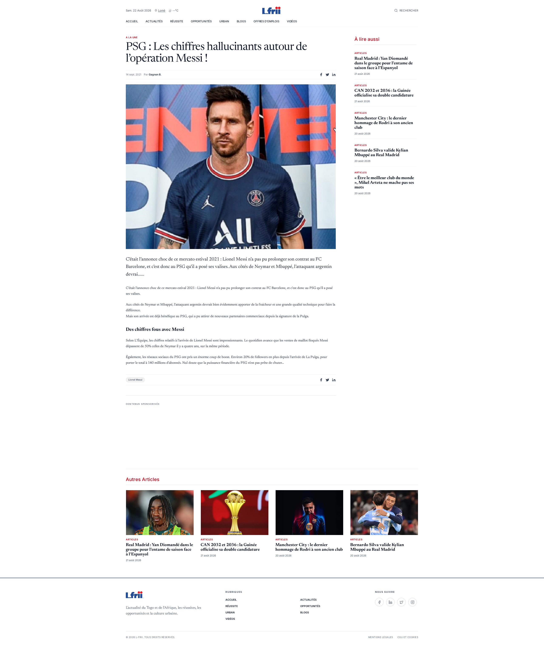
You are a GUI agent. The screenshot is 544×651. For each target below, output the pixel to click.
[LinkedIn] (390, 602)
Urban (224, 21)
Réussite (176, 21)
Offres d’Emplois (266, 21)
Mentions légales (380, 637)
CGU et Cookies (407, 637)
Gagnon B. (155, 74)
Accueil (132, 21)
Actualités (154, 21)
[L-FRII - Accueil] (272, 11)
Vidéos (292, 21)
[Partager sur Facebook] (321, 74)
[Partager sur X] (327, 74)
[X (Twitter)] (401, 602)
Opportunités (201, 21)
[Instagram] (412, 602)
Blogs (241, 21)
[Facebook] (379, 602)
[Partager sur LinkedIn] (334, 74)
